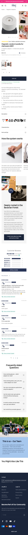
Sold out (14, 78)
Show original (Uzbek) (9, 353)
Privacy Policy (19, 492)
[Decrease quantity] (4, 72)
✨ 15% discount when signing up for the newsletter (14, 1)
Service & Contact (6, 499)
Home (3, 9)
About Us (4, 489)
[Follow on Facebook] (3, 521)
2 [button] (13, 358)
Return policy (19, 495)
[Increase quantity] (9, 72)
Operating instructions (5, 496)
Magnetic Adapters (11, 9)
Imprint (17, 498)
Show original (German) (9, 296)
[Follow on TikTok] (14, 521)
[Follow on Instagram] (7, 521)
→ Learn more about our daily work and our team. (14, 237)
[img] (5, 280)
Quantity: (4, 69)
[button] (20, 53)
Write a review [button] (14, 270)
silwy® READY (5, 492)
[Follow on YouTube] (10, 521)
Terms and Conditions (21, 489)
